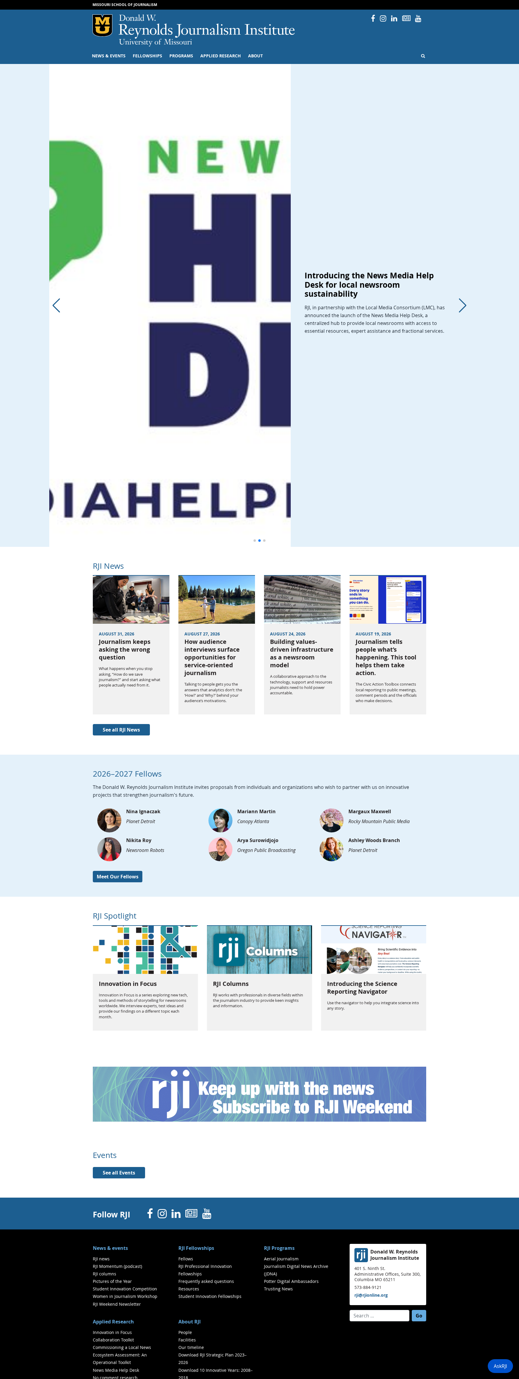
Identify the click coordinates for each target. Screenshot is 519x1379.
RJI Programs (279, 1248)
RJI (207, 26)
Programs (181, 56)
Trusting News (278, 1289)
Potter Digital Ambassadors (291, 1281)
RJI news (101, 1259)
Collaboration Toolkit (113, 1340)
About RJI (189, 1321)
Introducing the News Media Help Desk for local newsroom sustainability (369, 284)
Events (105, 1155)
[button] (254, 540)
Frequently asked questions (206, 1281)
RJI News (108, 566)
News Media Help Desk (116, 1370)
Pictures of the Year (112, 1281)
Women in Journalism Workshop (125, 1296)
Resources (188, 1289)
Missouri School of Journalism (125, 4)
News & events (109, 56)
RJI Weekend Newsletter (117, 1304)
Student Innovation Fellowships (209, 1296)
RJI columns (104, 1274)
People (185, 1332)
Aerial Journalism (281, 1259)
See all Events (119, 1172)
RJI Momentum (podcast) (117, 1266)
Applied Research (220, 56)
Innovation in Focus (112, 1332)
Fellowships (147, 56)
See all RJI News (121, 729)
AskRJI (500, 1366)
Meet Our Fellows (117, 876)
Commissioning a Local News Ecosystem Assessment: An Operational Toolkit (122, 1354)
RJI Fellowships (196, 1248)
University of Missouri (155, 43)
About (255, 56)
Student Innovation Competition (125, 1289)
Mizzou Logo (102, 25)
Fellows (185, 1259)
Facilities (187, 1340)
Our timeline (191, 1347)
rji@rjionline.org (371, 1295)
